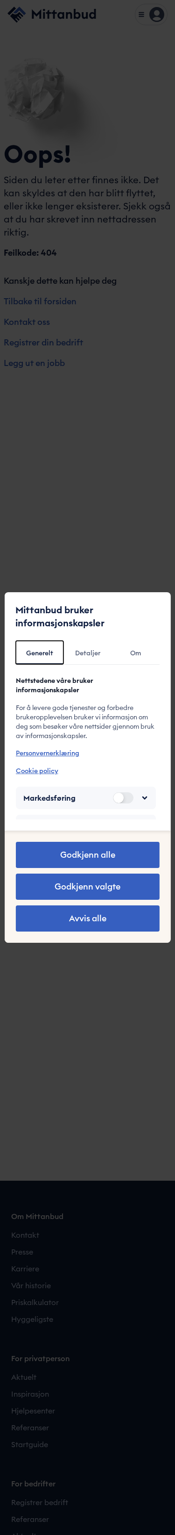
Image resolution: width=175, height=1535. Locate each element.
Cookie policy (36, 771)
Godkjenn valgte (87, 886)
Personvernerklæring (47, 753)
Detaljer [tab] (87, 653)
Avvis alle (87, 918)
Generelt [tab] (39, 653)
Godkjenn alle (87, 854)
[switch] (123, 797)
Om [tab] (135, 653)
